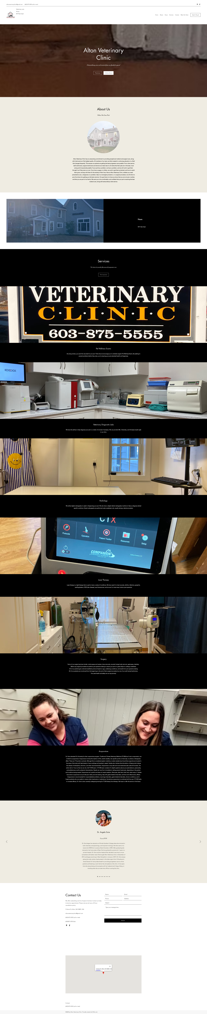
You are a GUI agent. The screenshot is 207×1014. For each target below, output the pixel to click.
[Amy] (102, 876)
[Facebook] (200, 4)
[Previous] (6, 841)
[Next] (200, 841)
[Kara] (109, 876)
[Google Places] (197, 4)
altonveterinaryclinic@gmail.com (14, 4)
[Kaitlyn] (104, 876)
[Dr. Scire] (97, 876)
